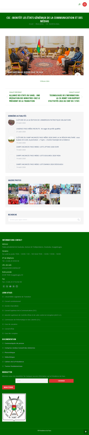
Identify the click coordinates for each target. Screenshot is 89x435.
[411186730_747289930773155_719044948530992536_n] (13, 199)
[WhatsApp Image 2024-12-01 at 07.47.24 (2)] (24, 189)
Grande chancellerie (11, 306)
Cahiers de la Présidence (14, 362)
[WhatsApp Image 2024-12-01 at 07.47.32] (44, 189)
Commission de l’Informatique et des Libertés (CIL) (22, 320)
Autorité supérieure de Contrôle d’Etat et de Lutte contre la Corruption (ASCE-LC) (33, 315)
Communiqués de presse (14, 343)
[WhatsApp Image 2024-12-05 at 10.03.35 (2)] (24, 199)
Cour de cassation (11, 324)
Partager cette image (9, 68)
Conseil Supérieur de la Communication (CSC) (20, 310)
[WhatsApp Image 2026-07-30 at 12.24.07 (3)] (34, 199)
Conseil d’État (9, 329)
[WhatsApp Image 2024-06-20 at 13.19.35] (13, 189)
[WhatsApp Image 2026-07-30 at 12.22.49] (55, 189)
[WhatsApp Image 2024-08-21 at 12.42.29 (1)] (65, 189)
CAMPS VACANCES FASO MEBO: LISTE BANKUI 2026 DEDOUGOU (39, 164)
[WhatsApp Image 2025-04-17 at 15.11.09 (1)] (75, 189)
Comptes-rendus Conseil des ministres (20, 348)
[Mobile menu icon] (84, 4)
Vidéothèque (10, 357)
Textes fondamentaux (13, 366)
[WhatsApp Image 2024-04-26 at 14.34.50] (55, 199)
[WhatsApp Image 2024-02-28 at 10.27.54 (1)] (44, 199)
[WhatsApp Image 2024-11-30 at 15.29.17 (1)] (34, 189)
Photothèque (10, 352)
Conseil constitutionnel (13, 301)
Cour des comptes (11, 333)
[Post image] (11, 122)
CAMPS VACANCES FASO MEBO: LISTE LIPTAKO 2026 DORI (37, 147)
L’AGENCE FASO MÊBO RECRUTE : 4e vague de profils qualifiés (38, 129)
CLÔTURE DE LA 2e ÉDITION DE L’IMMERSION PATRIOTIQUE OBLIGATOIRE (43, 120)
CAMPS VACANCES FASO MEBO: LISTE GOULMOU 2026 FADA (38, 155)
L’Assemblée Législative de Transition (18, 297)
